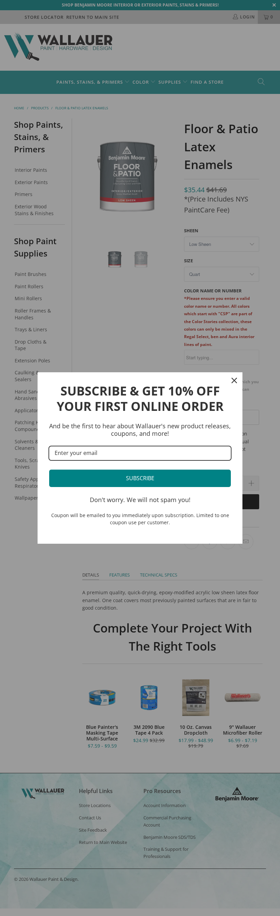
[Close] (234, 380)
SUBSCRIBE (140, 478)
